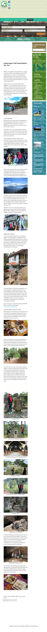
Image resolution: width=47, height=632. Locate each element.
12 (39, 66)
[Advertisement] (15, 50)
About (35, 19)
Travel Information (23, 19)
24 (36, 69)
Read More (36, 122)
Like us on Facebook (9, 2)
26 (39, 69)
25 (37, 69)
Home (2, 19)
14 (42, 66)
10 (36, 66)
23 (34, 69)
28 (42, 69)
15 (44, 66)
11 (37, 66)
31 (36, 71)
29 (44, 69)
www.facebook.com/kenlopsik (10, 306)
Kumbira (37, 88)
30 (34, 71)
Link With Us (40, 19)
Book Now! (41, 34)
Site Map (44, 19)
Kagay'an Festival (39, 98)
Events (11, 19)
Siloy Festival (38, 95)
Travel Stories (30, 19)
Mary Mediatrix (38, 76)
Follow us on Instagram (9, 8)
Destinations (6, 19)
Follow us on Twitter (9, 5)
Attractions (16, 19)
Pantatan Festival (39, 97)
